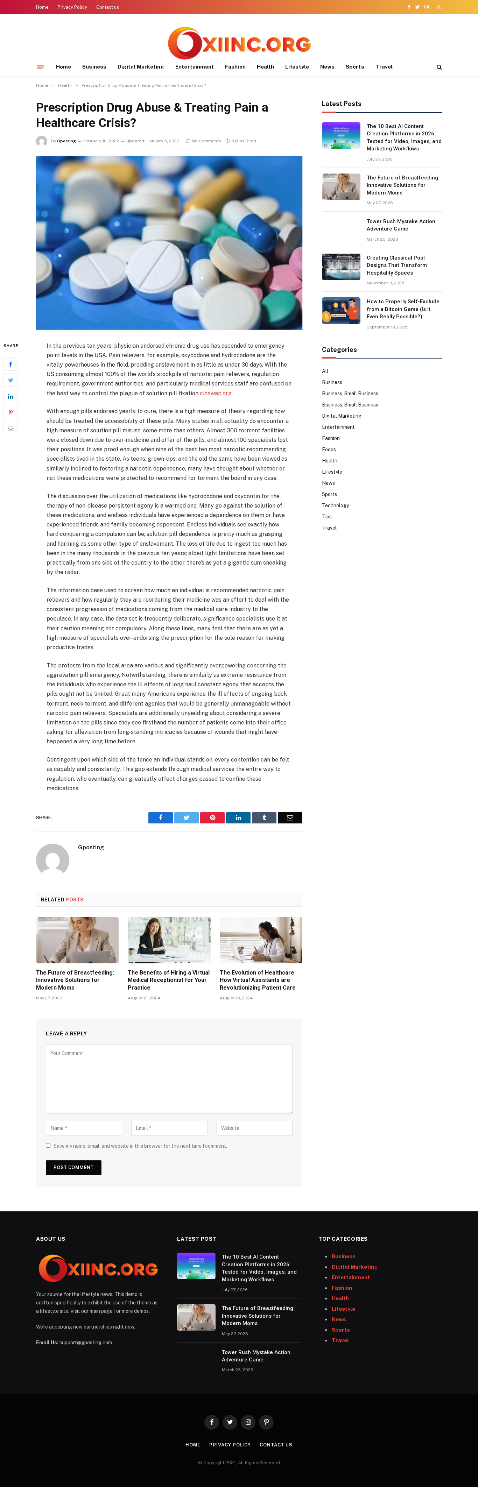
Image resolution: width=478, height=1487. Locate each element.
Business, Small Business (350, 393)
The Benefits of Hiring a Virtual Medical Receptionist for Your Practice (169, 980)
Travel (384, 67)
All (325, 371)
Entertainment (194, 67)
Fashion (235, 67)
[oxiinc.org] (239, 43)
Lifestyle (297, 67)
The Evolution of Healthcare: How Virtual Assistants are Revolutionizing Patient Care (258, 980)
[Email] (10, 428)
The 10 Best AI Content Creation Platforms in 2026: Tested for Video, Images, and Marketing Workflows (404, 137)
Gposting (66, 141)
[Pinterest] (10, 412)
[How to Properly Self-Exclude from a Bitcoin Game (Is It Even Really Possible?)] (341, 310)
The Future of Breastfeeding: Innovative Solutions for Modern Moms (75, 980)
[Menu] (40, 67)
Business (94, 67)
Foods (329, 449)
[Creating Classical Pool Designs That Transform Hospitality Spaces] (341, 267)
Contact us (107, 7)
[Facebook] (10, 363)
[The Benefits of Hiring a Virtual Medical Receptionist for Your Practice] (169, 940)
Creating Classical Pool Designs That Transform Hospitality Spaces (397, 265)
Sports (355, 67)
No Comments (206, 141)
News (327, 67)
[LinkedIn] (10, 396)
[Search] (438, 67)
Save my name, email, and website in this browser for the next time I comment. (140, 1146)
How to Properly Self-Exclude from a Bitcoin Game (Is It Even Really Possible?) (403, 309)
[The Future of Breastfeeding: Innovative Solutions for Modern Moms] (77, 940)
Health (265, 67)
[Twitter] (10, 380)
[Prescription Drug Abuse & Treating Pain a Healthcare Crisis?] (169, 243)
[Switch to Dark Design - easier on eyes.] (439, 7)
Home (42, 7)
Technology (335, 505)
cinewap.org (216, 393)
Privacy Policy (72, 7)
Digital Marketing (141, 67)
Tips (327, 516)
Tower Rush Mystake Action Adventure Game (401, 225)
